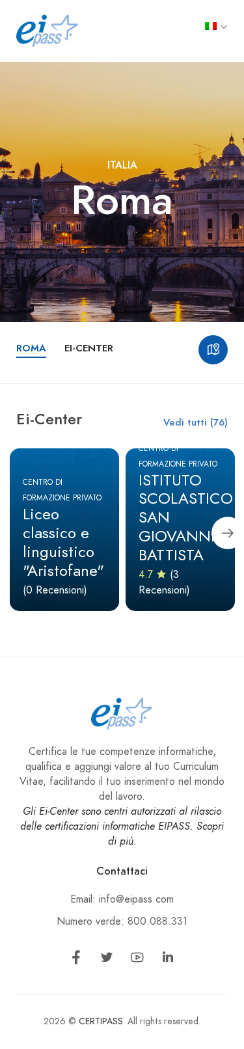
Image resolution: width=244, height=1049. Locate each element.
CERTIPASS (101, 1021)
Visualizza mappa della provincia (213, 349)
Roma (31, 348)
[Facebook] (76, 960)
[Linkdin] (168, 960)
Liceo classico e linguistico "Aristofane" (63, 541)
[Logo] (47, 30)
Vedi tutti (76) (195, 422)
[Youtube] (137, 960)
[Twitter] (107, 960)
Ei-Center (88, 348)
